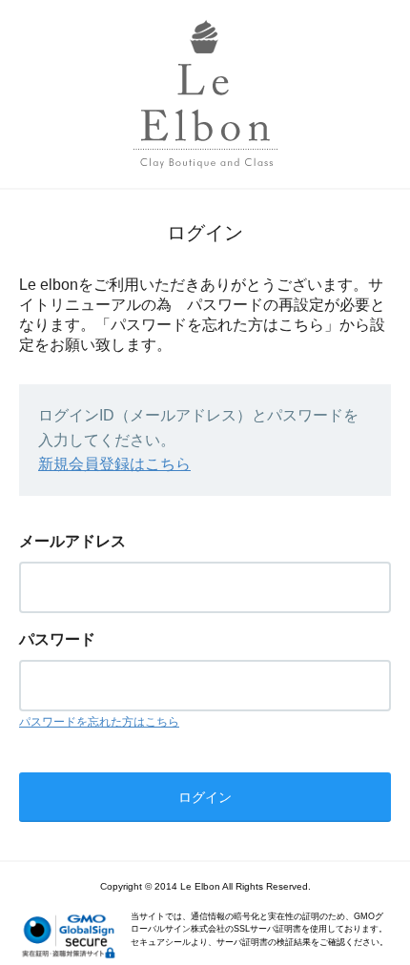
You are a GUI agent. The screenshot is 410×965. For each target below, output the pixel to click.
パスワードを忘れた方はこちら (99, 722)
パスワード (57, 639)
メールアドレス (72, 541)
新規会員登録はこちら (114, 464)
